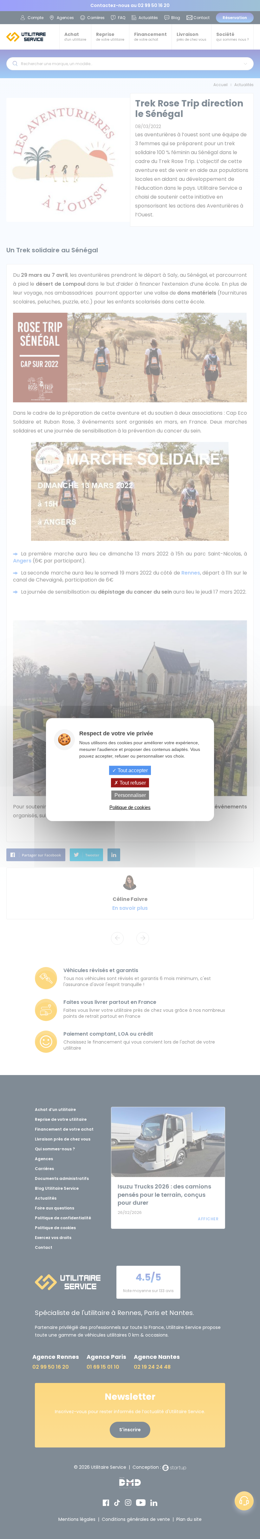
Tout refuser (132, 782)
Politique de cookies (130, 807)
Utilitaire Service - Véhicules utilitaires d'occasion (26, 37)
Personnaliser (130, 795)
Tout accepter (132, 770)
